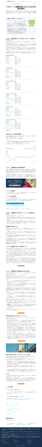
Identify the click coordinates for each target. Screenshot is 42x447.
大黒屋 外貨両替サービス (10, 410)
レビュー (18, 1)
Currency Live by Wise (10, 414)
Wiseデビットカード (12, 280)
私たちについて (29, 440)
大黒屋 (8, 301)
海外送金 (15, 1)
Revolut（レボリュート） (10, 335)
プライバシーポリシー (4, 441)
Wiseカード (22, 175)
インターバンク (9, 407)
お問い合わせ (29, 441)
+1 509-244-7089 (9, 58)
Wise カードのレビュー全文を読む (31, 27)
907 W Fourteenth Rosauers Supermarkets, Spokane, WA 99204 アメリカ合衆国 (10, 128)
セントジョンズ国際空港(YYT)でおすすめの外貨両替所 (10, 424)
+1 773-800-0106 (9, 71)
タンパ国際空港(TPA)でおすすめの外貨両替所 (31, 424)
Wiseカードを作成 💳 (21, 265)
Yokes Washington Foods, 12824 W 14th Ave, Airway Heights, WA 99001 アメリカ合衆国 (10, 87)
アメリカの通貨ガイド (21, 208)
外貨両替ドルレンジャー (10, 413)
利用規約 (2, 440)
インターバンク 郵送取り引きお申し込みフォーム (14, 408)
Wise (33, 334)
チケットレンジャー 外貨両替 (11, 411)
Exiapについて (24, 1)
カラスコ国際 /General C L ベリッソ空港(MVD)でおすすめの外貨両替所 (21, 424)
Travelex (11, 292)
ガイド (21, 1)
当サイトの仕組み (29, 1)
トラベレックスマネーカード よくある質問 (13, 404)
